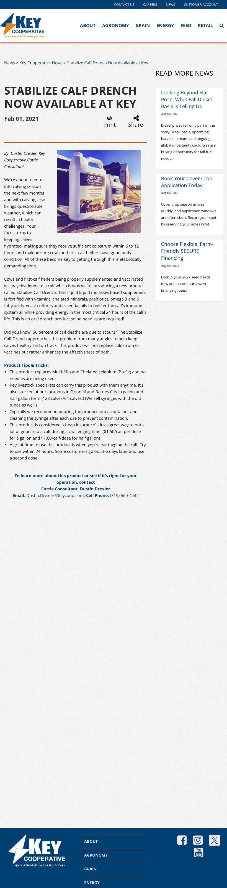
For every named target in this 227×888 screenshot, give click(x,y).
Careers (150, 4)
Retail (205, 25)
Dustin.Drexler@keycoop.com (55, 495)
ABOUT (91, 841)
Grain (143, 25)
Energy (165, 25)
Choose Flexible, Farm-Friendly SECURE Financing (187, 251)
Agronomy (115, 25)
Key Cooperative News (41, 63)
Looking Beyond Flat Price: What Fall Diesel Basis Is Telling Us (186, 99)
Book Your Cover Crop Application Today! (187, 182)
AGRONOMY (96, 855)
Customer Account (201, 4)
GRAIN (90, 869)
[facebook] (182, 841)
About (88, 25)
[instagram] (198, 841)
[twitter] (214, 841)
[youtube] (198, 853)
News (170, 4)
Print (109, 124)
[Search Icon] (222, 25)
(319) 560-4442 (124, 495)
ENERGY (91, 883)
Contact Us (124, 4)
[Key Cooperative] (22, 25)
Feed (185, 25)
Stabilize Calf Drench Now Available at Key (107, 63)
